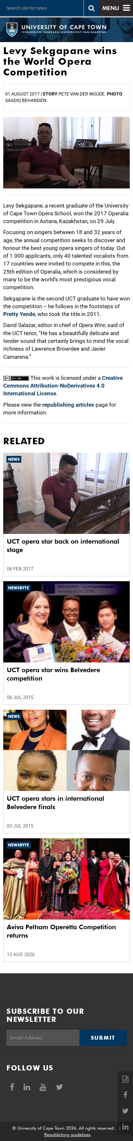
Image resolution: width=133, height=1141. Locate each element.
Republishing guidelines (67, 1134)
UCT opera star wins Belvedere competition (53, 674)
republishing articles (68, 404)
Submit (103, 1037)
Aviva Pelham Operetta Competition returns (61, 931)
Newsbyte (18, 587)
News (14, 459)
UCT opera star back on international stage (63, 545)
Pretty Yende (19, 314)
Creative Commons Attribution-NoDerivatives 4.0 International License (63, 386)
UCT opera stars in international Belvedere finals (55, 803)
